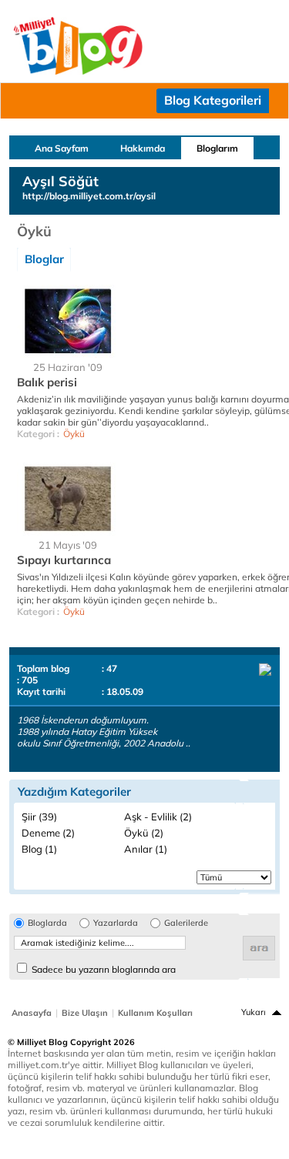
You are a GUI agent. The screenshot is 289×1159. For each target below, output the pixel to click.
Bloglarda (47, 923)
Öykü (74, 433)
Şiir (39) (39, 816)
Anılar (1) (145, 849)
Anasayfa (32, 1012)
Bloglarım (217, 148)
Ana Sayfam (62, 148)
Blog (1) (39, 849)
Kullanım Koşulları (155, 1012)
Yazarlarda (115, 923)
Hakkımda (142, 148)
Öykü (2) (143, 833)
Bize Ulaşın (85, 1012)
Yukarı (253, 1012)
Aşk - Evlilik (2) (158, 816)
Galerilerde (186, 923)
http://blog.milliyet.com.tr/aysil (89, 196)
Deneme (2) (48, 833)
